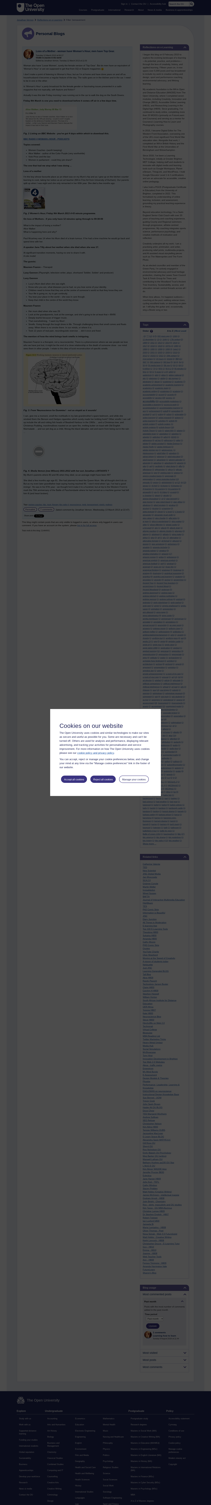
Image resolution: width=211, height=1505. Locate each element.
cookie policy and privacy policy (95, 752)
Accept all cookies (74, 779)
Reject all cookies (103, 779)
